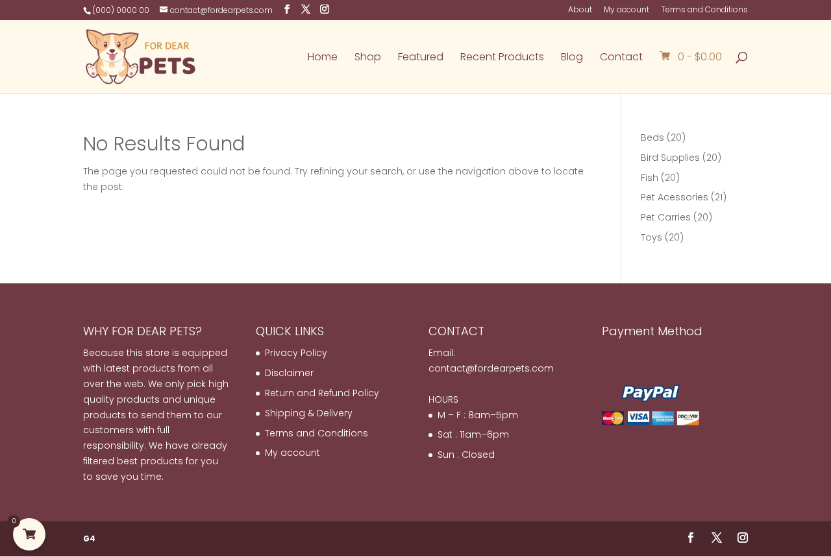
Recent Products (502, 58)
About (580, 10)
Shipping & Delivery (309, 413)
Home (323, 58)
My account (626, 10)
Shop (367, 58)
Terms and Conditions (704, 10)
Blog (572, 58)
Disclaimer (289, 372)
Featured (420, 58)
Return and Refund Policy (322, 392)
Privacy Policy (296, 352)
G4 (89, 538)
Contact (621, 58)
